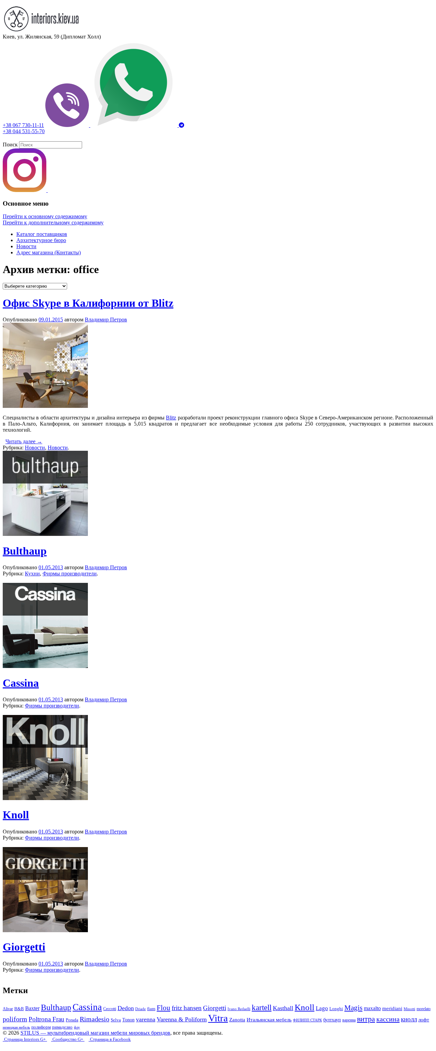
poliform (15, 1019)
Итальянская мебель (269, 1019)
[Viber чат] (67, 125)
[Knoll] (45, 798)
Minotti (409, 1009)
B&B (19, 1008)
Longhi (336, 1008)
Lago (322, 1008)
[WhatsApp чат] (134, 125)
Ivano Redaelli (239, 1009)
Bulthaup (25, 551)
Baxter (32, 1008)
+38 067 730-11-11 (23, 125)
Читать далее (23, 441)
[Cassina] (45, 666)
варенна (349, 1020)
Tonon (128, 1019)
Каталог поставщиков (41, 234)
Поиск (10, 144)
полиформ (41, 1027)
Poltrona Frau (46, 1019)
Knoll (16, 815)
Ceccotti (109, 1008)
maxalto (372, 1008)
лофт (423, 1019)
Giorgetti (24, 947)
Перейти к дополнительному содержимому (53, 222)
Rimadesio (94, 1019)
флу (77, 1027)
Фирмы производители (70, 573)
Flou (163, 1008)
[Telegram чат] (181, 125)
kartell (261, 1007)
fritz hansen (187, 1008)
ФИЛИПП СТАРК (307, 1020)
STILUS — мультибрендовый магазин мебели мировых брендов (95, 1033)
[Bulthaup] (45, 534)
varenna (145, 1019)
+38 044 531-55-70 (24, 131)
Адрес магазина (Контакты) (48, 252)
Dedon (126, 1008)
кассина (388, 1019)
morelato (424, 1008)
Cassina (21, 683)
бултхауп (332, 1019)
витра (366, 1019)
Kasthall (283, 1008)
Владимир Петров (106, 319)
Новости (26, 246)
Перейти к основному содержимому (45, 216)
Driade (140, 1009)
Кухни (32, 573)
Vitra (218, 1018)
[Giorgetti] (45, 930)
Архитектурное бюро (41, 240)
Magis (353, 1008)
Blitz (171, 417)
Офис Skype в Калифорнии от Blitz (88, 303)
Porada (72, 1019)
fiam (151, 1008)
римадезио (62, 1027)
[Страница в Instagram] (25, 190)
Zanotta (237, 1019)
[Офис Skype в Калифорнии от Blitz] (45, 406)
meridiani (392, 1008)
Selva (116, 1020)
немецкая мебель (16, 1027)
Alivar (8, 1008)
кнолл (409, 1019)
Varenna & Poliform (182, 1019)
